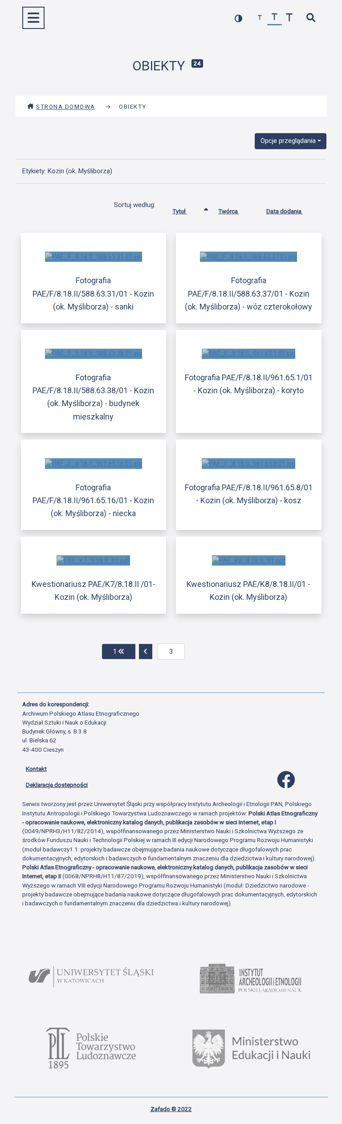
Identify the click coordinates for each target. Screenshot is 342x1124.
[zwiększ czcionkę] (289, 18)
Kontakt (36, 768)
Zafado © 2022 (171, 1108)
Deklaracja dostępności (57, 784)
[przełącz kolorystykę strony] (238, 18)
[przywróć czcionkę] (274, 18)
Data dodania (284, 211)
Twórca (228, 211)
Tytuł (179, 211)
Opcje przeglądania (288, 141)
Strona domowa (65, 106)
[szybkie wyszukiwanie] (310, 18)
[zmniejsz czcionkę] (259, 18)
